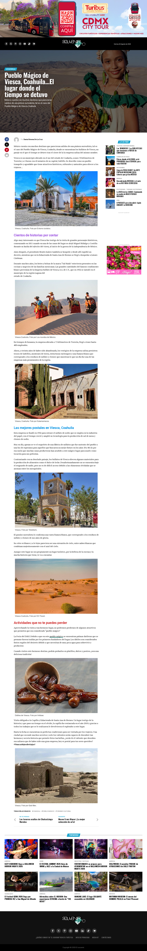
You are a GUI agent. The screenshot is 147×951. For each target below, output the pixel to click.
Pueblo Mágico (48, 811)
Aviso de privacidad (82, 937)
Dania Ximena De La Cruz (33, 139)
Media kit (95, 937)
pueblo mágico (56, 636)
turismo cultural (63, 811)
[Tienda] (94, 931)
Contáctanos (106, 937)
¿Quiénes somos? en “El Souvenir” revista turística (54, 937)
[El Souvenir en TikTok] (88, 931)
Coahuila (36, 811)
